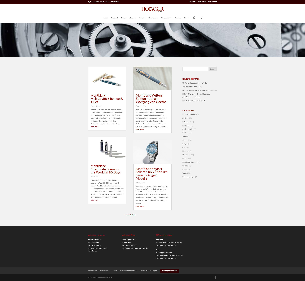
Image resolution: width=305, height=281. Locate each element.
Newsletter (192, 2)
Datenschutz (212, 2)
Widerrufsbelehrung (128, 270)
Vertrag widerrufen (169, 270)
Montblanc (186, 155)
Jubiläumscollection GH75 (192, 87)
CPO (184, 147)
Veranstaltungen (188, 177)
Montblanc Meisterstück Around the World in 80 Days (106, 169)
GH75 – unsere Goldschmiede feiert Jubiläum (199, 90)
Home (105, 18)
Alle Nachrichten (188, 114)
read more (94, 127)
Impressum (202, 2)
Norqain (185, 166)
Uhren (131, 18)
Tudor (184, 173)
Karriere (178, 18)
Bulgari (185, 144)
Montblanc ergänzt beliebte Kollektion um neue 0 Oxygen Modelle (151, 173)
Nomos (185, 158)
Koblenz (185, 133)
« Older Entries (130, 215)
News (186, 18)
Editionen (185, 125)
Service (142, 18)
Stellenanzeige (187, 129)
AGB (115, 270)
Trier (184, 136)
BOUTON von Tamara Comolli (193, 100)
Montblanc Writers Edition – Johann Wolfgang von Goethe (151, 99)
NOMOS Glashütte (189, 162)
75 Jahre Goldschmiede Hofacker (195, 83)
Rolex (123, 18)
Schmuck (114, 18)
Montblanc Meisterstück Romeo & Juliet (107, 99)
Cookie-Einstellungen (148, 270)
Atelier (184, 118)
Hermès (185, 151)
